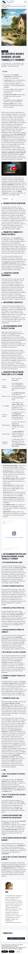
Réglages (18, 951)
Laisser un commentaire (16, 938)
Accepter (5, 951)
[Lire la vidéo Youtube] (14, 169)
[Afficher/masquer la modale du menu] (25, 2)
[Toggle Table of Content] (11, 199)
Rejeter (11, 951)
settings (20, 948)
